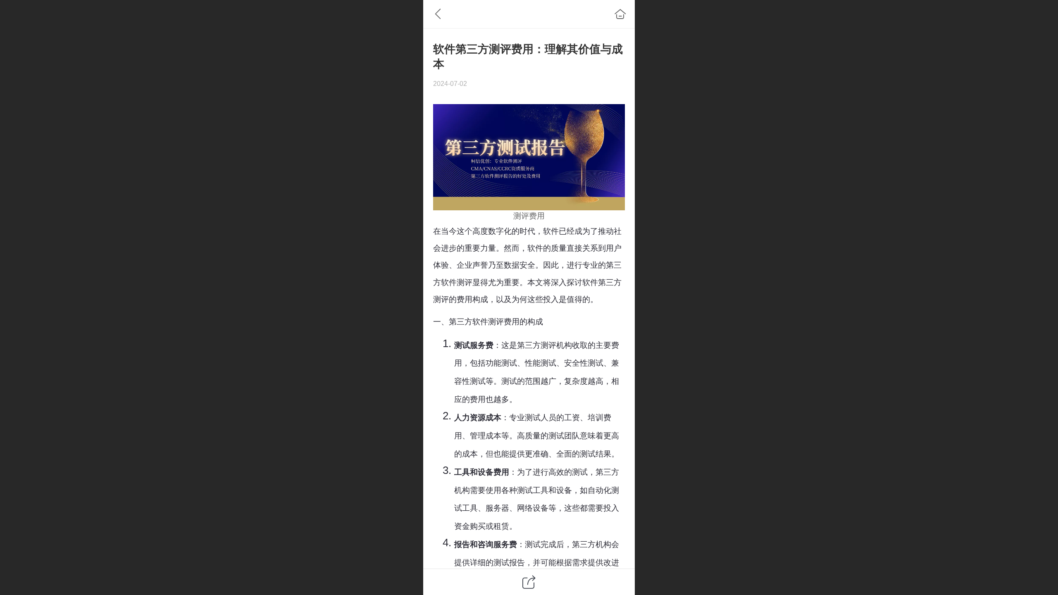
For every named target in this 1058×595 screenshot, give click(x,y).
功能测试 (501, 363)
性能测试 (540, 363)
